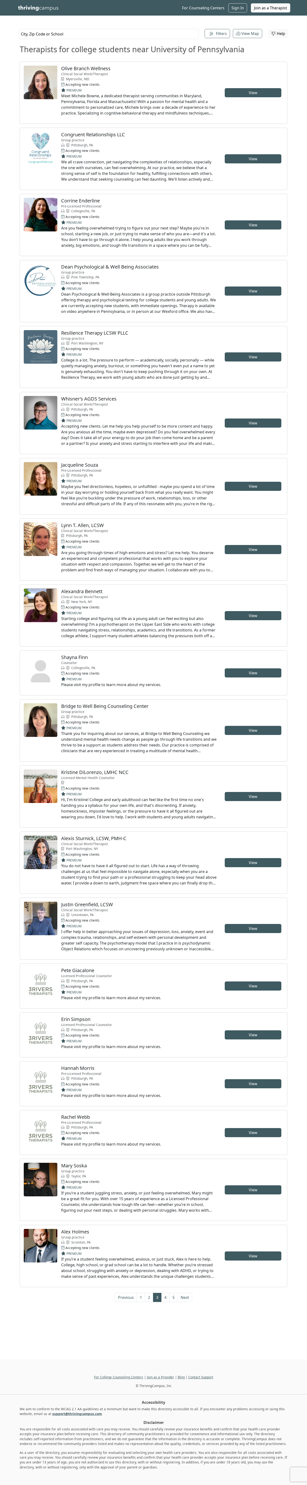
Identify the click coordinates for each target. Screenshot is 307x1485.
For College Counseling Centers (118, 1377)
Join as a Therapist (270, 8)
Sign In (237, 8)
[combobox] (109, 34)
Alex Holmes (75, 1231)
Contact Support (200, 1377)
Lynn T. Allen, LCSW (82, 525)
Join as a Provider (160, 1377)
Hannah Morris (77, 1068)
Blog (181, 1377)
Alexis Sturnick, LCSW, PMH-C (93, 838)
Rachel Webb (75, 1117)
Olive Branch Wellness (86, 68)
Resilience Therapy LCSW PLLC (94, 333)
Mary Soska (74, 1165)
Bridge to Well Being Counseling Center (104, 706)
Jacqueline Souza (79, 465)
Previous (126, 1297)
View (253, 92)
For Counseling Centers (203, 8)
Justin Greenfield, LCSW (87, 904)
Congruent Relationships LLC (93, 134)
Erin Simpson (75, 1019)
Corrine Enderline (80, 200)
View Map (249, 33)
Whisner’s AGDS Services (89, 399)
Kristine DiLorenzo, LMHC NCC (95, 772)
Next (185, 1297)
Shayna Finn (74, 657)
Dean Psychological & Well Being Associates (110, 267)
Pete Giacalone (77, 970)
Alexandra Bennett (81, 591)
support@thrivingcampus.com (77, 1413)
